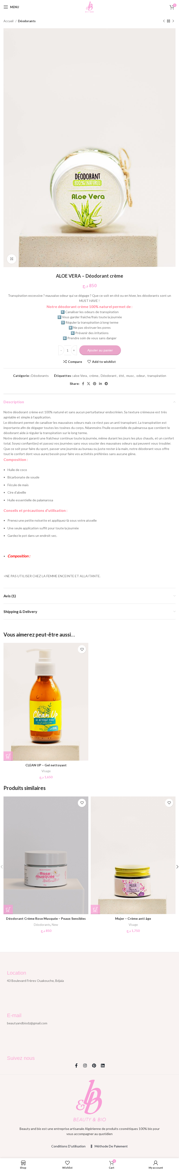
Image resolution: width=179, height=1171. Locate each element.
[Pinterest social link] (95, 384)
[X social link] (89, 384)
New (55, 925)
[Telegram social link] (106, 384)
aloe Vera (80, 376)
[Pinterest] (94, 1065)
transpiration (156, 376)
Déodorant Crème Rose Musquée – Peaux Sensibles (46, 918)
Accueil (8, 21)
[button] (8, 756)
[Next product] (173, 21)
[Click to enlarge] (11, 259)
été (121, 376)
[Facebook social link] (83, 384)
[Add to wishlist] (82, 649)
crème (93, 376)
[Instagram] (85, 1065)
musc (130, 376)
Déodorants (27, 21)
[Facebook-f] (76, 1065)
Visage (46, 771)
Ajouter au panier (100, 350)
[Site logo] (89, 7)
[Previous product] (164, 21)
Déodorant (109, 376)
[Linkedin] (103, 1065)
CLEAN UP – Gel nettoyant (46, 765)
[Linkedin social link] (100, 384)
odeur (140, 376)
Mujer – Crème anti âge (133, 918)
